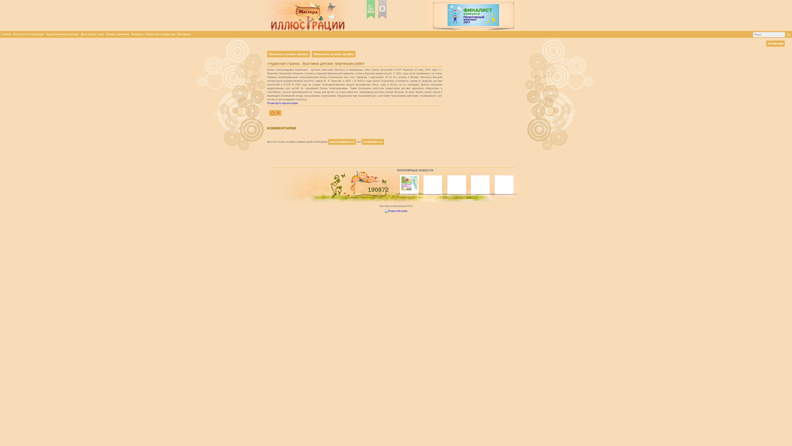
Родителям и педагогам (160, 34)
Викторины (184, 34)
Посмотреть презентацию (282, 103)
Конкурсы (137, 34)
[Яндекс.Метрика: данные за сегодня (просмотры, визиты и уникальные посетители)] (396, 211)
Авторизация (776, 43)
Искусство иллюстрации (28, 34)
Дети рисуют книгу (92, 34)
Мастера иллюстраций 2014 (396, 206)
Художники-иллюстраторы (62, 34)
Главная (6, 34)
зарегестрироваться (342, 141)
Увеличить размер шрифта (288, 54)
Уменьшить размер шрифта (334, 54)
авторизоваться (373, 141)
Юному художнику (117, 34)
